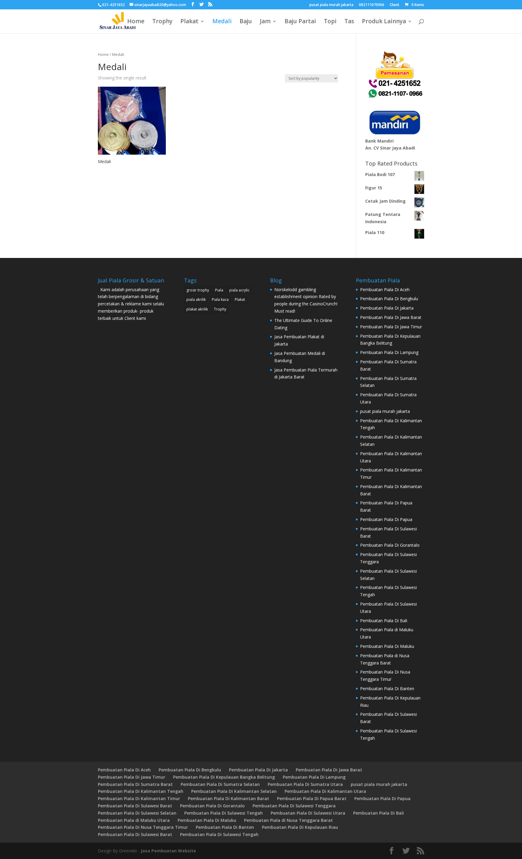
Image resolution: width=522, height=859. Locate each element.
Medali (222, 22)
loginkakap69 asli (114, 422)
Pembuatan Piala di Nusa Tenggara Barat (288, 820)
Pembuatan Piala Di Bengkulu (389, 298)
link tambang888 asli (118, 365)
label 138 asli (110, 350)
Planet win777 (111, 343)
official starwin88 (114, 430)
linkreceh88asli (112, 372)
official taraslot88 (115, 516)
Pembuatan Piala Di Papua (386, 519)
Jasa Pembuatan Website (168, 851)
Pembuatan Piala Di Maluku (387, 646)
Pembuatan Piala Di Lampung (389, 352)
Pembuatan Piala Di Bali (383, 620)
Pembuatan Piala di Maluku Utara (134, 820)
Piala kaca (220, 299)
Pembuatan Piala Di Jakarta (387, 308)
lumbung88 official (116, 552)
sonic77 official (112, 465)
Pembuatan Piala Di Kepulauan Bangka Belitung (224, 777)
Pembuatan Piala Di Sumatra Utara (305, 784)
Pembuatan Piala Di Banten (387, 688)
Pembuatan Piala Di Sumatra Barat (135, 784)
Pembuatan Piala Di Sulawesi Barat (135, 806)
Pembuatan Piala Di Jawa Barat (390, 317)
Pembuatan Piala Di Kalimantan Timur (139, 798)
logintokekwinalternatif (120, 451)
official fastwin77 (114, 415)
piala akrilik (196, 299)
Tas (349, 22)
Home (135, 22)
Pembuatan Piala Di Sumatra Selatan (220, 784)
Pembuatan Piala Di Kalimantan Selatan (234, 791)
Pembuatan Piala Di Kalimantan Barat (228, 798)
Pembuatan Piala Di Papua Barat (311, 798)
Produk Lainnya (384, 22)
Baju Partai (300, 22)
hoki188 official (112, 537)
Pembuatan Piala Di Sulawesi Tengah (223, 813)
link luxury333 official (118, 530)
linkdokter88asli (113, 386)
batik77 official (112, 472)
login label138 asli (115, 444)
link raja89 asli (111, 379)
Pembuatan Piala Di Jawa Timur (391, 327)
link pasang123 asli (116, 401)
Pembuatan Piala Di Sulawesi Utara (308, 813)
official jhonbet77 (115, 436)
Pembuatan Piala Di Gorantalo (390, 545)
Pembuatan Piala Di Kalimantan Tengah (140, 791)
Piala (219, 290)
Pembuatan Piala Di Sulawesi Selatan (137, 813)
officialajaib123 (112, 501)
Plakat (189, 22)
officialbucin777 (113, 358)
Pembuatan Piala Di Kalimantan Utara (325, 791)
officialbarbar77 (113, 487)
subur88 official (113, 480)
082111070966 (371, 5)
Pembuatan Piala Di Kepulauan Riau (300, 827)
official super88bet (116, 494)
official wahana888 (116, 508)
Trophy (162, 22)
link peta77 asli (112, 394)
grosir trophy (197, 290)
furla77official (111, 559)
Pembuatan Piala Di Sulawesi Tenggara (294, 806)
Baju (246, 22)
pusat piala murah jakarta (331, 5)
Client (394, 5)
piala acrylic (239, 290)
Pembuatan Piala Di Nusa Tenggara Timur (143, 827)
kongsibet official (114, 458)
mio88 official (111, 408)
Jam (265, 22)
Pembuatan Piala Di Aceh (385, 289)
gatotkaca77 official (117, 544)
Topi (330, 22)
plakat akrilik (197, 309)
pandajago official (115, 523)
